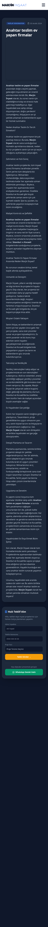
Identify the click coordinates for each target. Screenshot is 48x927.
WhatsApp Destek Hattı (26, 672)
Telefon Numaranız (11, 635)
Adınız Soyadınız (10, 624)
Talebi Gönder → (24, 657)
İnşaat (26, 548)
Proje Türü (8, 645)
